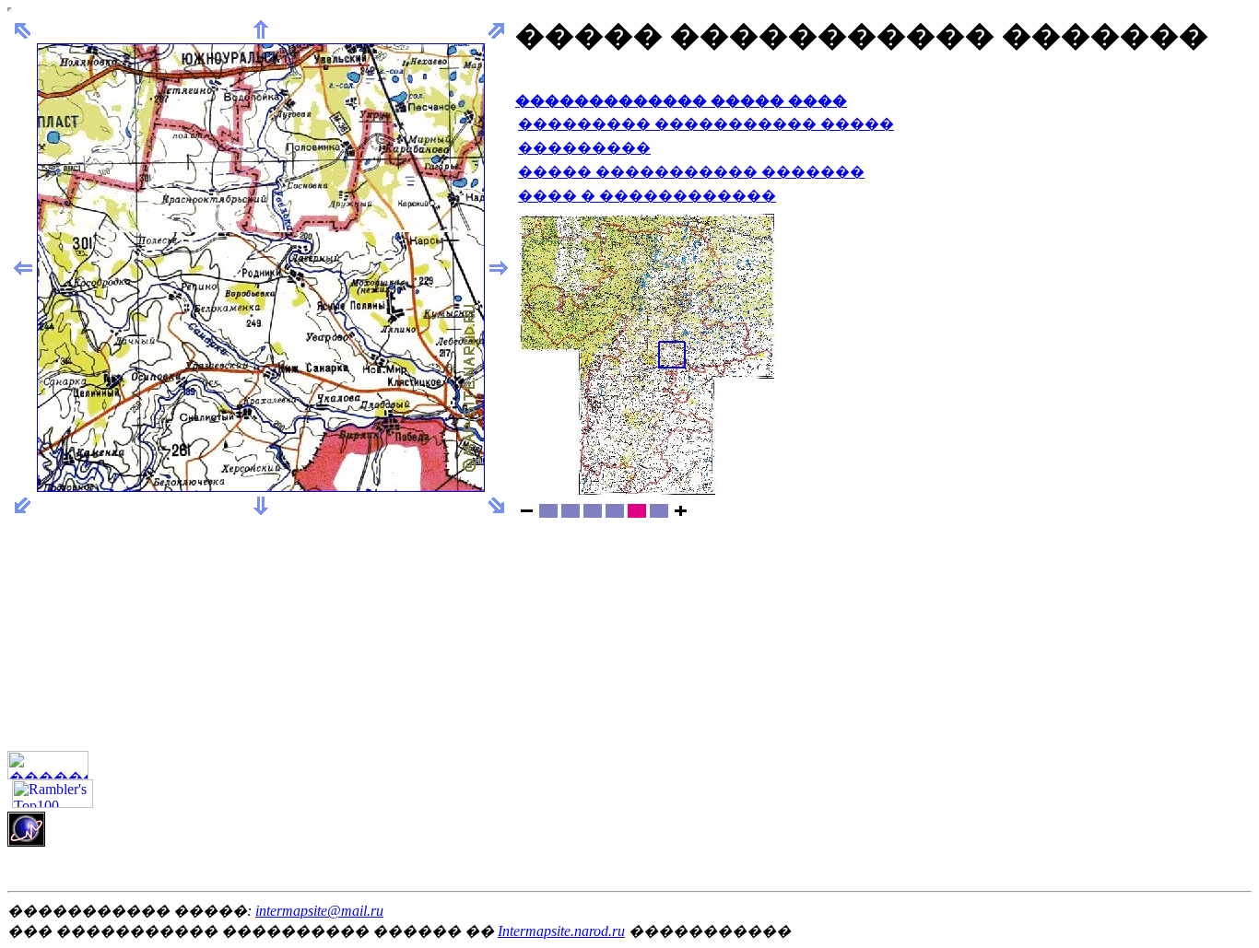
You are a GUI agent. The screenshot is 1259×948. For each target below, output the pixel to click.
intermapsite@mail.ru (319, 911)
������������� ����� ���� (681, 101)
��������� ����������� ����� (706, 124)
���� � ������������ (647, 196)
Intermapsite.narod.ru (561, 931)
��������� (584, 148)
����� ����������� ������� (691, 172)
